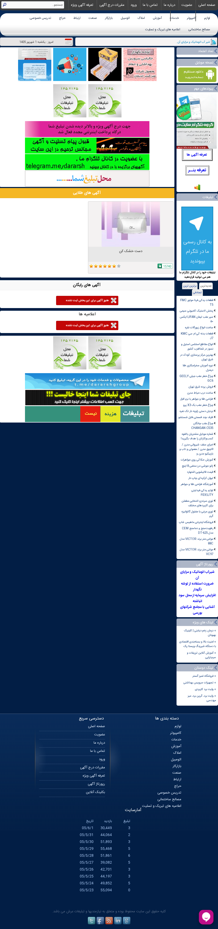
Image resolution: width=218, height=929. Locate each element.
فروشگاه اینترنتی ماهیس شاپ (196, 522)
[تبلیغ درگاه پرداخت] (87, 136)
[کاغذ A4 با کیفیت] (105, 80)
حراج (62, 18)
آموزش (157, 18)
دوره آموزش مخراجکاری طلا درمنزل (198, 367)
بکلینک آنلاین (95, 792)
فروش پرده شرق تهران (200, 387)
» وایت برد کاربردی (205, 689)
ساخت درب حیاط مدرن (200, 393)
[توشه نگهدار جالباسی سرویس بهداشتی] (140, 80)
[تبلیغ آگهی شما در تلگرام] (87, 169)
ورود (134, 5)
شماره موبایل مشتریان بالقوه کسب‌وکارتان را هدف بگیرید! (197, 436)
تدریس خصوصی (40, 18)
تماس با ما (150, 5)
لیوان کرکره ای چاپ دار (200, 478)
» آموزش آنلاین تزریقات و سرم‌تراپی (201, 655)
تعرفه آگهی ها (197, 155)
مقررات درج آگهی (111, 5)
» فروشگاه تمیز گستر (204, 676)
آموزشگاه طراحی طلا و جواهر (197, 484)
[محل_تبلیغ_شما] (70, 116)
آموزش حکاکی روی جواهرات (197, 460)
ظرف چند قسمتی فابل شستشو (195, 417)
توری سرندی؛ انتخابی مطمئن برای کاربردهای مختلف (197, 503)
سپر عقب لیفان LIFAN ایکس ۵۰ (196, 319)
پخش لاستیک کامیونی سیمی (196, 311)
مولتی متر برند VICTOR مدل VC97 (196, 551)
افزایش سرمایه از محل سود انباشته (197, 598)
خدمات (174, 18)
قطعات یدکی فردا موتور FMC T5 (196, 302)
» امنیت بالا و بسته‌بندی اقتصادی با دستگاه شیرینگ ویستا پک (197, 644)
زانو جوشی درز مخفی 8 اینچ (197, 466)
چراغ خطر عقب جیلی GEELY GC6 (196, 378)
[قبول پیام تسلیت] (87, 152)
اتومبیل (125, 18)
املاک (141, 18)
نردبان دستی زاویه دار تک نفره (196, 411)
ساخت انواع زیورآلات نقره (199, 327)
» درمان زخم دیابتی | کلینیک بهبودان (200, 632)
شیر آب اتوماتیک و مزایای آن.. (193, 42)
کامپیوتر (191, 18)
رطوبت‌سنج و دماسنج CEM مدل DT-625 (197, 530)
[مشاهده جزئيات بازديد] (197, 190)
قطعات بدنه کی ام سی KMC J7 (197, 335)
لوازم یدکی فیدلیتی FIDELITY (202, 492)
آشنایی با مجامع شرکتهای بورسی (197, 610)
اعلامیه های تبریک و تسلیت (162, 29)
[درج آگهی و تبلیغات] (87, 421)
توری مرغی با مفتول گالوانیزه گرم (197, 513)
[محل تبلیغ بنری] (87, 404)
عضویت (186, 5)
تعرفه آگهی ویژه (82, 5)
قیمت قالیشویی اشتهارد (200, 472)
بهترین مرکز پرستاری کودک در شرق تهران (196, 357)
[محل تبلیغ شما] (87, 185)
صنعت (93, 18)
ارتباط (77, 18)
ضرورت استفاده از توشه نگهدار (197, 587)
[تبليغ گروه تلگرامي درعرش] (35, 80)
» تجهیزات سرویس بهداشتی (199, 682)
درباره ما (169, 5)
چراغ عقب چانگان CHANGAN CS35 (202, 425)
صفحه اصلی (206, 5)
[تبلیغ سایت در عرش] (70, 80)
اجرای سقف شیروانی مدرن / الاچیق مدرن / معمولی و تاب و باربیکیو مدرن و (196, 449)
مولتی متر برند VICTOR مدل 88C (196, 541)
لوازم (207, 18)
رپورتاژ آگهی (96, 784)
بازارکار (109, 18)
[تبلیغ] (105, 116)
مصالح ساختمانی (199, 29)
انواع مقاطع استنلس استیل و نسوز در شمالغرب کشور (197, 346)
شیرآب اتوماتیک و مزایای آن (197, 575)
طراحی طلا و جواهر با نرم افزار (196, 399)
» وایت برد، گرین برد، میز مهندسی (202, 698)
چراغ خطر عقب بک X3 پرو (198, 405)
